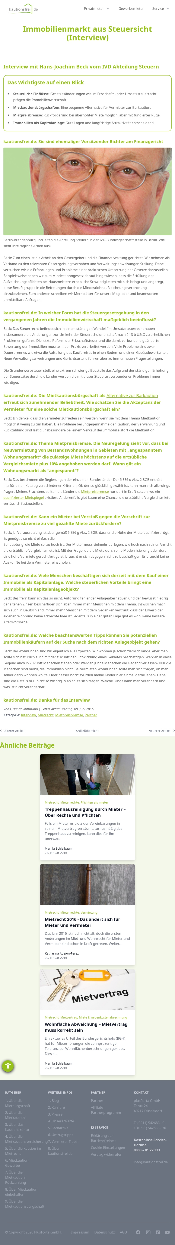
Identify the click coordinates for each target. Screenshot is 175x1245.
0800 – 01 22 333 (147, 1150)
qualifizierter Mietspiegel (23, 497)
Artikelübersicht (87, 731)
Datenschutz (104, 1232)
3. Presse (55, 1114)
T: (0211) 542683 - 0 (149, 1122)
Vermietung (89, 912)
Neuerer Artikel (160, 731)
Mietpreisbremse (95, 491)
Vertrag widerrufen (106, 1154)
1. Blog (53, 1100)
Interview (28, 715)
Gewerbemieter (131, 8)
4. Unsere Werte (61, 1121)
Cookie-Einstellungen (108, 1147)
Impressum (80, 1232)
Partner (91, 715)
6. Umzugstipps (60, 1134)
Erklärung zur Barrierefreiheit (103, 1138)
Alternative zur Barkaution (132, 395)
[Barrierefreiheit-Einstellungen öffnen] (8, 1066)
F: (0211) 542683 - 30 (150, 1128)
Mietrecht (46, 715)
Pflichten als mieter (94, 802)
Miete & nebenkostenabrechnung (103, 1017)
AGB (123, 1232)
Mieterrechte (69, 802)
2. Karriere (56, 1107)
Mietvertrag (68, 1017)
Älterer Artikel (14, 731)
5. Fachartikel (58, 1128)
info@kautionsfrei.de (151, 1162)
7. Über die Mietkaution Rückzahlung (15, 1177)
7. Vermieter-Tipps (62, 1141)
